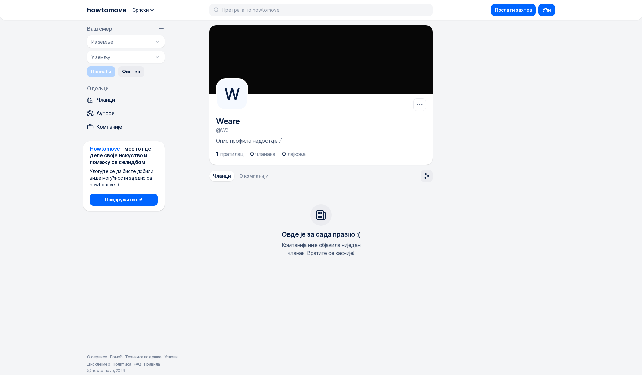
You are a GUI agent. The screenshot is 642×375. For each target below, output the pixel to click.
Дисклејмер (98, 364)
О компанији (253, 176)
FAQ (137, 364)
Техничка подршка (143, 356)
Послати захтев (513, 10)
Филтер (131, 71)
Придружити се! (123, 199)
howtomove (106, 10)
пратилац (229, 153)
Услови (171, 356)
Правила (152, 364)
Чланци (222, 176)
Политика (122, 364)
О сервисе (97, 356)
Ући (546, 10)
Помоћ (116, 356)
